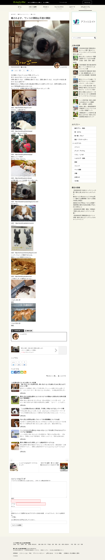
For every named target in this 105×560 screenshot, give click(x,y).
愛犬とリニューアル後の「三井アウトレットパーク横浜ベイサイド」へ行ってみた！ (87, 81)
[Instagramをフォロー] (18, 372)
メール (13, 504)
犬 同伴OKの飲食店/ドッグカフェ (32, 550)
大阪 (59, 544)
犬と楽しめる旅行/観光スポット (57, 550)
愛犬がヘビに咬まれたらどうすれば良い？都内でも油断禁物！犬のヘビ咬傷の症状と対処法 (84, 198)
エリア (77, 143)
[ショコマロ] (60, 65)
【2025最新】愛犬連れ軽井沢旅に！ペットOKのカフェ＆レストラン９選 (87, 66)
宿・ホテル (77, 132)
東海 (56, 544)
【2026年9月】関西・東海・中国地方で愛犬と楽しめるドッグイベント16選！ (84, 211)
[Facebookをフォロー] (15, 372)
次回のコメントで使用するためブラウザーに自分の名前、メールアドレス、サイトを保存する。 (38, 514)
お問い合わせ (49, 553)
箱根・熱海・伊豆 (42, 544)
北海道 (14, 544)
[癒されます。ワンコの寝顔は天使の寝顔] (27, 70)
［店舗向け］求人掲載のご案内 (71, 553)
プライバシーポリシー (38, 553)
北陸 (53, 544)
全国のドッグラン (44, 550)
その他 (24, 67)
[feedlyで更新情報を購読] (21, 372)
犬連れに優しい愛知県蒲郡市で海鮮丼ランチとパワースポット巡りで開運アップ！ (87, 108)
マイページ (87, 2)
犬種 (75, 173)
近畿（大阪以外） (66, 544)
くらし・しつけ (79, 154)
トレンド (77, 166)
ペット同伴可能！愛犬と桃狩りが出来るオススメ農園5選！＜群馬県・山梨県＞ (87, 102)
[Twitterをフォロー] (12, 372)
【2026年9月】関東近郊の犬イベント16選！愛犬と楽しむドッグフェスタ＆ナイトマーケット (84, 217)
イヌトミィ (19, 2)
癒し (55, 376)
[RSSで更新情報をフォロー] (25, 372)
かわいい (50, 376)
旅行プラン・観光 (79, 128)
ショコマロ (62, 376)
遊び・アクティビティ (81, 139)
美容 (75, 162)
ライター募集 (58, 553)
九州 (78, 544)
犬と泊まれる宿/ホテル (18, 550)
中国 (72, 544)
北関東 (22, 544)
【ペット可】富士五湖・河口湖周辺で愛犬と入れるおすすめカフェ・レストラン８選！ (87, 87)
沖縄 (82, 544)
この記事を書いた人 (18, 330)
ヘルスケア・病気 (79, 158)
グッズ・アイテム (79, 150)
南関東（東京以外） (32, 544)
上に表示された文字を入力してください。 (23, 519)
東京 (26, 544)
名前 (13, 498)
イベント (77, 147)
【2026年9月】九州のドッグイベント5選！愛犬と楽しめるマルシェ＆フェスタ (84, 192)
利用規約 (15, 553)
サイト (13, 506)
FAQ (30, 553)
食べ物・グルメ (79, 135)
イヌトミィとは (23, 553)
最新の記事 (29, 330)
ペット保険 (77, 169)
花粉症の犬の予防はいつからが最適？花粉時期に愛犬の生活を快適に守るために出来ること (84, 205)
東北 (18, 544)
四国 (75, 544)
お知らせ (77, 177)
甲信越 (49, 544)
